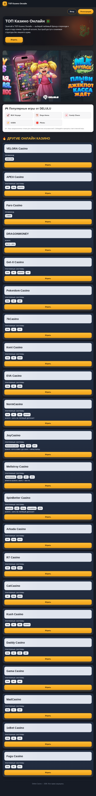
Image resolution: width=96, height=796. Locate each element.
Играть (14, 40)
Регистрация (85, 11)
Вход (72, 11)
